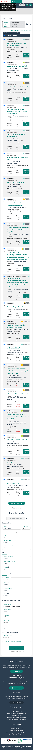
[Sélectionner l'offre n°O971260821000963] (4, 479)
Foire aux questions (16, 715)
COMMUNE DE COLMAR (21, 116)
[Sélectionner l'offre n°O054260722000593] (4, 365)
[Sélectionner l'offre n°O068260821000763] (4, 105)
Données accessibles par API (15, 748)
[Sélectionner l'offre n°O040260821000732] (4, 178)
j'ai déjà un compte (17, 675)
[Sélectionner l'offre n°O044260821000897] (4, 39)
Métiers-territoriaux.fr (16, 728)
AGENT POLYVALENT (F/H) (15, 182)
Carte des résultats (6, 24)
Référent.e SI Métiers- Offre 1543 (17, 394)
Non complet (16, 606)
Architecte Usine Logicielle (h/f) (17, 66)
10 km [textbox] (24, 528)
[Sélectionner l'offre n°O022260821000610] (4, 199)
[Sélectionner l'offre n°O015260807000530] (4, 344)
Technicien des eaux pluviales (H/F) (18, 87)
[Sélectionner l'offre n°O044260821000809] (4, 83)
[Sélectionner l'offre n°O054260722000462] (4, 411)
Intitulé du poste (12, 35)
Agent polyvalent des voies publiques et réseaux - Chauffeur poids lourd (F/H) (17, 111)
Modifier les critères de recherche (21, 30)
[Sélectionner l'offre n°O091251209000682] (4, 458)
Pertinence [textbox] (6, 637)
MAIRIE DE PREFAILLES (21, 47)
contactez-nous (16, 702)
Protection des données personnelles (16, 717)
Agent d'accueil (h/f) (13, 483)
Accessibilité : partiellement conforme (17, 719)
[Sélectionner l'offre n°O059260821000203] (4, 303)
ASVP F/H (10, 462)
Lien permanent (17, 508)
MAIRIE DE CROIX (19, 309)
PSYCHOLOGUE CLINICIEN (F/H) (17, 440)
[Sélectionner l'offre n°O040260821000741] (4, 154)
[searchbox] (16, 537)
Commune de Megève (20, 261)
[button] (26, 518)
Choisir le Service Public (16, 730)
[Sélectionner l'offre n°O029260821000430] (4, 224)
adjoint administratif (13, 348)
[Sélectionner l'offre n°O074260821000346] (4, 249)
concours (4, 1)
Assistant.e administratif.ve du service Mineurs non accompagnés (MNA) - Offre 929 (17, 371)
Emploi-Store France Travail (16, 735)
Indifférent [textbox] (5, 617)
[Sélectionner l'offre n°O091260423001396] (4, 436)
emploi (15, 1)
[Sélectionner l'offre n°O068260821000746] (4, 131)
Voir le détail (27, 55)
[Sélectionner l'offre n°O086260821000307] (4, 276)
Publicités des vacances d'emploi (15, 713)
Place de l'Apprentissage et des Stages (16, 733)
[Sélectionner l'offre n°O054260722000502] (4, 390)
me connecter (17, 688)
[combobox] (11, 528)
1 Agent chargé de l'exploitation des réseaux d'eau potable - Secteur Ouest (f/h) (18, 230)
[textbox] (12, 528)
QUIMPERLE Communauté (21, 234)
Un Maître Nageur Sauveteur (16, 307)
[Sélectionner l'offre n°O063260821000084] (4, 321)
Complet (7, 606)
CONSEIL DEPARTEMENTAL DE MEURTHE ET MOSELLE (16, 377)
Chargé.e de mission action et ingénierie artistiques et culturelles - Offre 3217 (18, 417)
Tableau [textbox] (5, 643)
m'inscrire (17, 671)
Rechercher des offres (16, 711)
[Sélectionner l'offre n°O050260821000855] (4, 62)
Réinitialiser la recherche (17, 651)
